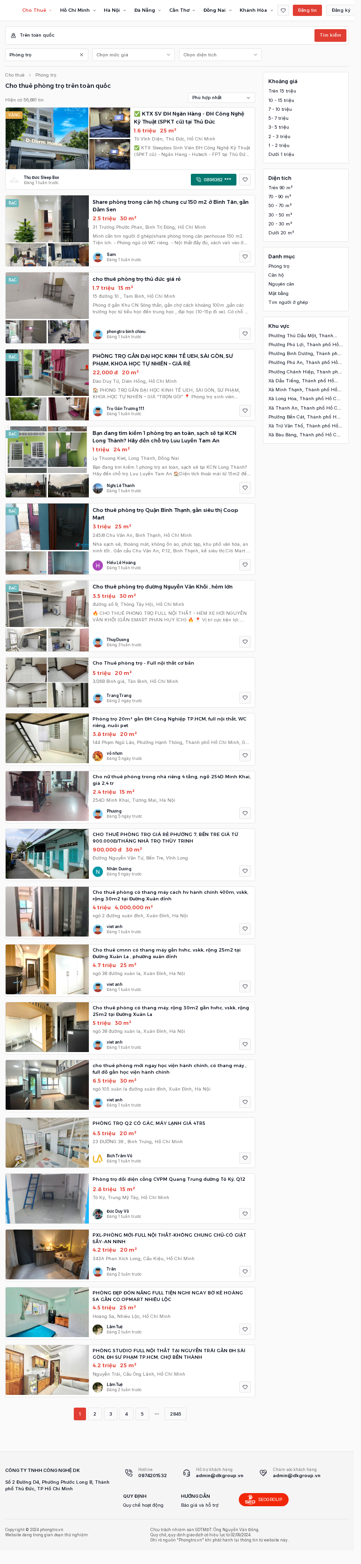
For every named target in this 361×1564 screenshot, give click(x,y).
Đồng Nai (215, 10)
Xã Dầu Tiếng (301, 381)
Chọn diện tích (200, 54)
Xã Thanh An (305, 408)
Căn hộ (276, 275)
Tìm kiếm (330, 35)
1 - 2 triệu (279, 145)
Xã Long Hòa (304, 399)
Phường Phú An (303, 363)
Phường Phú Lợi (303, 345)
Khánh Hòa (253, 10)
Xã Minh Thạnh (302, 390)
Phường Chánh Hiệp (304, 372)
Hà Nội (112, 10)
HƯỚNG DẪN (195, 1496)
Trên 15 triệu (282, 90)
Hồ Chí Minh (75, 10)
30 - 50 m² (280, 214)
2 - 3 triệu (279, 136)
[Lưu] (245, 180)
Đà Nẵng (144, 10)
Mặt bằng (278, 293)
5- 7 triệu (278, 118)
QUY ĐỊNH (135, 1496)
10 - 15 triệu (281, 100)
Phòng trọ (20, 54)
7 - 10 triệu (280, 109)
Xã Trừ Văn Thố (303, 426)
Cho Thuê (34, 10)
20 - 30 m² (280, 223)
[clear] (82, 55)
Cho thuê (14, 74)
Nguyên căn (281, 283)
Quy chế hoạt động (143, 1505)
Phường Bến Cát (303, 417)
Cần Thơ (179, 10)
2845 (175, 1414)
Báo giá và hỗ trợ (200, 1505)
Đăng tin (307, 10)
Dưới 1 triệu (281, 154)
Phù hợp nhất (206, 97)
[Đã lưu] (283, 10)
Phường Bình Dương (304, 354)
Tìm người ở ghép (288, 302)
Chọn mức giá (112, 54)
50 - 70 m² (280, 205)
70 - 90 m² (279, 196)
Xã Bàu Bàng (304, 435)
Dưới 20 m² (281, 232)
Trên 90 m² (280, 187)
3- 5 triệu (278, 127)
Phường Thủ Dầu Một (300, 336)
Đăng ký (341, 10)
